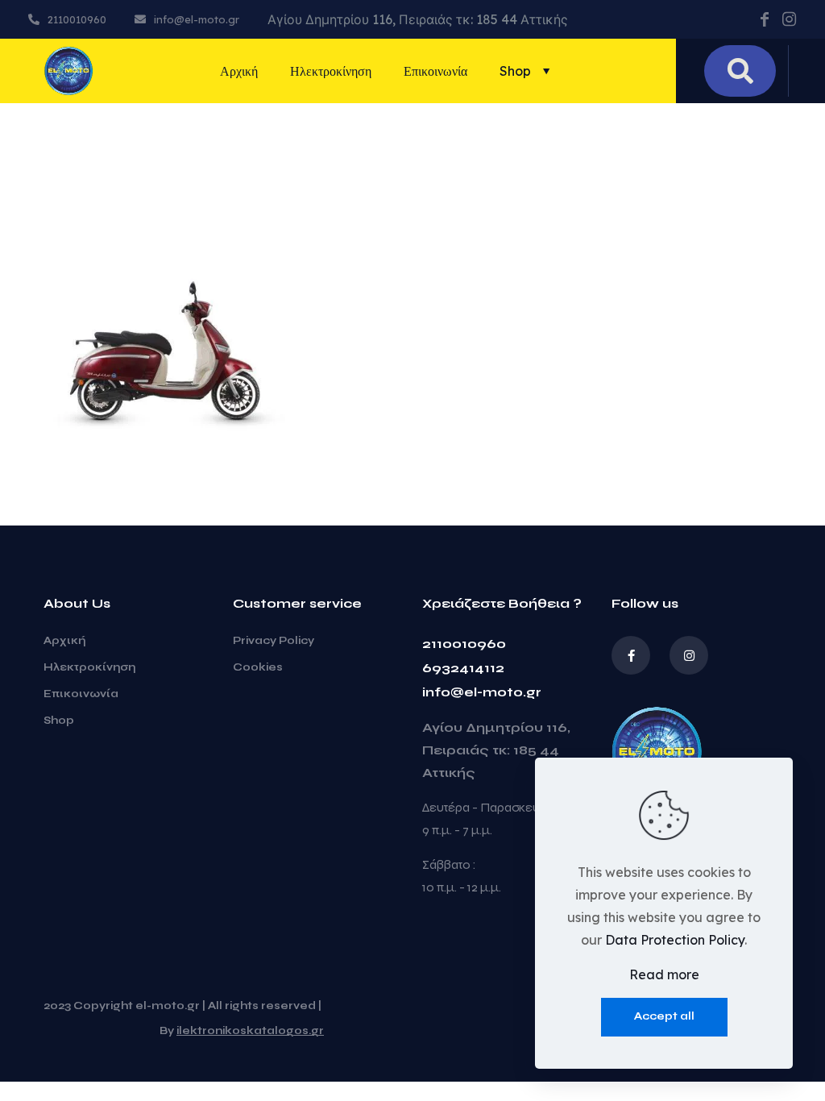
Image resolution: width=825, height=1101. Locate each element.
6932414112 (463, 667)
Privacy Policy (273, 640)
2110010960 (464, 643)
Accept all (664, 1016)
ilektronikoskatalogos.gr (250, 1030)
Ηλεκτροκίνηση (89, 667)
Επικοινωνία (81, 694)
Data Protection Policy (674, 940)
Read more (664, 974)
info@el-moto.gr (481, 692)
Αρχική (64, 640)
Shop (59, 720)
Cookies (258, 667)
